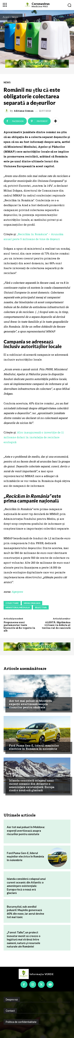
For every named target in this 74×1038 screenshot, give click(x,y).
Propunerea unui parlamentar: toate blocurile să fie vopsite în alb (19, 626)
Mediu (12, 694)
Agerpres (17, 591)
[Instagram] (32, 984)
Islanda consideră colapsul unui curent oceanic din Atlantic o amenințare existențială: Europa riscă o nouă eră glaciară (31, 785)
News (15, 16)
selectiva (41, 607)
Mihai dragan (32, 603)
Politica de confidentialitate (21, 1022)
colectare (12, 603)
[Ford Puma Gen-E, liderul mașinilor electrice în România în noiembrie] (37, 734)
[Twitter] (41, 984)
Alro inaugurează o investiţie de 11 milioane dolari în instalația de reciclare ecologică (34, 437)
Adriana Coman (24, 111)
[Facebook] (23, 984)
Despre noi (12, 999)
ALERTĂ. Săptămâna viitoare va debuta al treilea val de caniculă (56, 625)
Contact (10, 1010)
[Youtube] (50, 984)
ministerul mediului (18, 607)
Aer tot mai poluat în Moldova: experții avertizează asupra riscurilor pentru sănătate (30, 704)
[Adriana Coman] (7, 111)
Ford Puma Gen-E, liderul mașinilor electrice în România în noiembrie (34, 747)
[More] (55, 121)
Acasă (6, 16)
